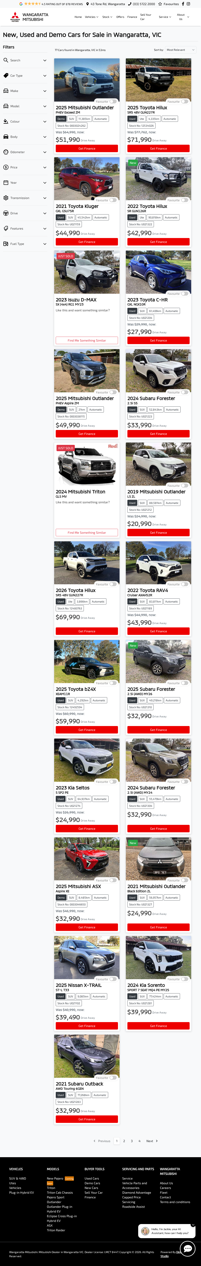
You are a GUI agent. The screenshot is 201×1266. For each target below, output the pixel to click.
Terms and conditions (175, 1202)
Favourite (102, 101)
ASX (50, 1225)
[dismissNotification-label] (193, 1224)
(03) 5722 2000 (144, 4)
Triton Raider (56, 1230)
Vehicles (90, 16)
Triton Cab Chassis (60, 1192)
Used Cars (92, 1178)
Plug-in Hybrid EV (21, 1192)
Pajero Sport (55, 1197)
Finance (132, 16)
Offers (120, 16)
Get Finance (87, 148)
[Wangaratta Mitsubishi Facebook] (183, 4)
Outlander (54, 1202)
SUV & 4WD (17, 1178)
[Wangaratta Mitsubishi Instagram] (189, 4)
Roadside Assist (133, 1206)
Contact (165, 1197)
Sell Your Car (145, 17)
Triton (51, 1188)
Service (163, 16)
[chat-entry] (188, 1249)
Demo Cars (92, 1183)
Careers (165, 1188)
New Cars (91, 1188)
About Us (181, 17)
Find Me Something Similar (87, 340)
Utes (12, 1183)
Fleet (163, 1192)
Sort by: (159, 49)
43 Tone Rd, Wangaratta (108, 4)
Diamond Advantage (136, 1192)
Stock (105, 16)
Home (78, 16)
